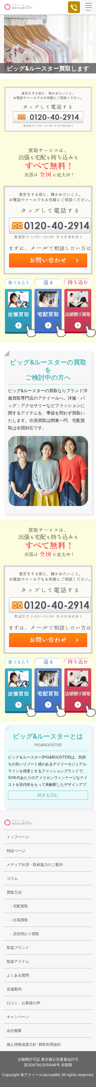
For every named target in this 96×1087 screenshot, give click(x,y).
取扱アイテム (18, 961)
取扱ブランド (18, 947)
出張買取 (17, 920)
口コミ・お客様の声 (23, 1003)
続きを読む (48, 795)
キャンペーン (18, 1016)
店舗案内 (14, 989)
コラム (12, 878)
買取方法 (14, 892)
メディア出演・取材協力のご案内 (35, 864)
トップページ (18, 837)
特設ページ (16, 850)
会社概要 (14, 1030)
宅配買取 (17, 906)
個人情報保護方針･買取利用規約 (34, 1044)
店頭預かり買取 (23, 933)
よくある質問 (18, 975)
